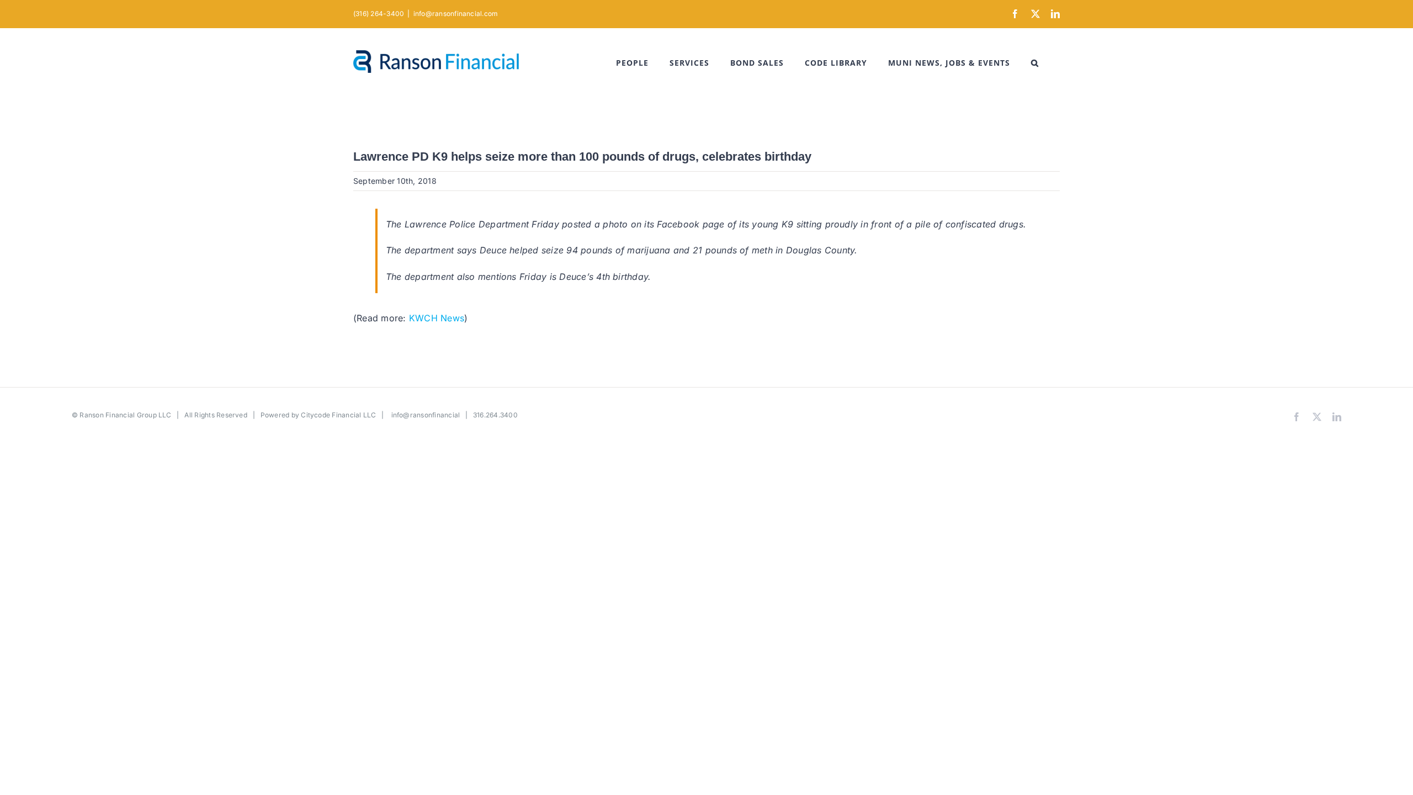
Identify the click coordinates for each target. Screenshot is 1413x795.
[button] (1035, 63)
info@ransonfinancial (425, 415)
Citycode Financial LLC (338, 415)
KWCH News (436, 318)
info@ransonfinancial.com (455, 13)
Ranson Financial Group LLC (125, 415)
